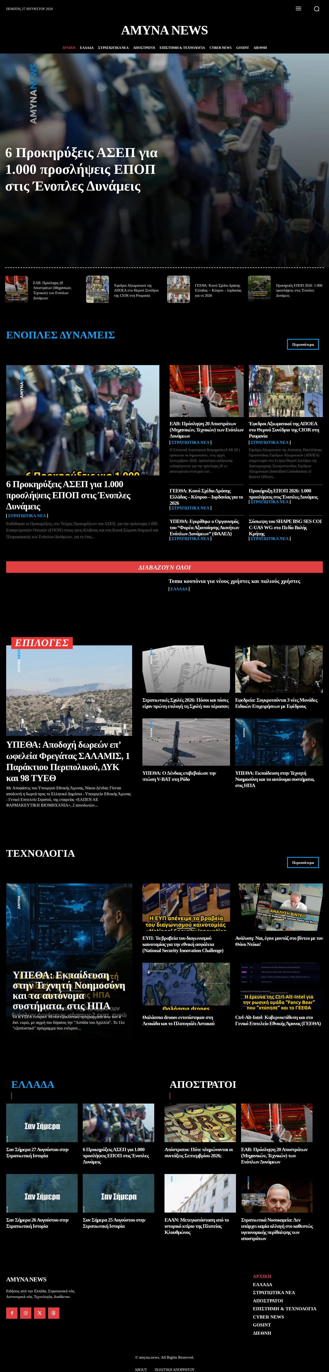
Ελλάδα (179, 589)
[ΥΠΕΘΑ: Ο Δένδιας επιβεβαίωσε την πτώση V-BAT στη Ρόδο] (186, 742)
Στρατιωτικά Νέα (27, 516)
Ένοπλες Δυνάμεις (60, 335)
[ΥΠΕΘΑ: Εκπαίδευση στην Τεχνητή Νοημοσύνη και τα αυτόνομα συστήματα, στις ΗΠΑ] (279, 742)
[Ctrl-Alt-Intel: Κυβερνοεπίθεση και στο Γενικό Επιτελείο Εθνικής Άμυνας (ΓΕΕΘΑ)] (279, 986)
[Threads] (53, 1313)
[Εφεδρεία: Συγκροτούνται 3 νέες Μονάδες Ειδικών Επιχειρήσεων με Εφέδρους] (279, 669)
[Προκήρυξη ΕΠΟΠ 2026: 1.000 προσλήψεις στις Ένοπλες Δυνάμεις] (259, 289)
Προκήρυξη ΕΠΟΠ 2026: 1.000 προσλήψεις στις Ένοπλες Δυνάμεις (299, 290)
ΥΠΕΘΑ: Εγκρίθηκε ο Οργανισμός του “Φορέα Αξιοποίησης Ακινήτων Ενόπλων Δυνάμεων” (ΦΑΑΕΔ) (204, 527)
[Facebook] (11, 1313)
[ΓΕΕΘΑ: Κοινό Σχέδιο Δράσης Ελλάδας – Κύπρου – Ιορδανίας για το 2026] (178, 289)
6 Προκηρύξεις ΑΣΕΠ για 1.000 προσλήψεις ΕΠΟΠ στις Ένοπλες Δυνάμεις (81, 169)
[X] (39, 1313)
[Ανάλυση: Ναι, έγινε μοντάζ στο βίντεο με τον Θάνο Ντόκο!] (279, 907)
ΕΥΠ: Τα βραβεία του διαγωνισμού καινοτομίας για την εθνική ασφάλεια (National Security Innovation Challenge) (182, 944)
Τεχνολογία (40, 853)
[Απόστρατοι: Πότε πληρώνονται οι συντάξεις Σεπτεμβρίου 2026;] (200, 1123)
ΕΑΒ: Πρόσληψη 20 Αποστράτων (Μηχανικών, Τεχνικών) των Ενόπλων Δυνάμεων (206, 430)
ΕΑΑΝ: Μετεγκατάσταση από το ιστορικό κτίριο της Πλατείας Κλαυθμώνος (196, 1226)
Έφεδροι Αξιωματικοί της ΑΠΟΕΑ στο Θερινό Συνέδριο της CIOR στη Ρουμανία (136, 290)
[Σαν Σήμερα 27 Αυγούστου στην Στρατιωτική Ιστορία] (42, 1123)
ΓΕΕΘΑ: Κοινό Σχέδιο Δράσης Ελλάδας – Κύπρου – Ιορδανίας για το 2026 (218, 290)
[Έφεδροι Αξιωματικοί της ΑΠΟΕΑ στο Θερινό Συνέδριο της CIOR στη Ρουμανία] (97, 289)
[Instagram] (25, 1313)
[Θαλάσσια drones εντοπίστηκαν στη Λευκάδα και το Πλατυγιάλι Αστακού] (186, 986)
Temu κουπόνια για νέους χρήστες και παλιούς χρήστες (234, 581)
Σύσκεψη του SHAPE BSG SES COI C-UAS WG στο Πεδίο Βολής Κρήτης (285, 527)
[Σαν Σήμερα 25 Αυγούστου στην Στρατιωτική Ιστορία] (118, 1193)
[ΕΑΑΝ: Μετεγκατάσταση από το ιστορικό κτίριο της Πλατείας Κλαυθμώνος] (200, 1193)
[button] (316, 9)
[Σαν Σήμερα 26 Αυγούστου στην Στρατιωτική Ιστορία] (42, 1193)
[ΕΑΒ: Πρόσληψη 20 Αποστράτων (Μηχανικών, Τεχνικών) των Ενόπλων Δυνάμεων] (16, 289)
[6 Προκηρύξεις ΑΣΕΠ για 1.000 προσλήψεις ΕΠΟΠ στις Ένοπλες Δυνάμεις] (82, 420)
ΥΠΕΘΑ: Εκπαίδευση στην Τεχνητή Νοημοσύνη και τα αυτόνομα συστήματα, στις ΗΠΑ (274, 779)
